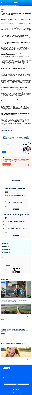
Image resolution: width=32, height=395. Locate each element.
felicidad (3, 319)
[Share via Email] (29, 23)
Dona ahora (15, 5)
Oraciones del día (6, 252)
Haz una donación (10, 392)
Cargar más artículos (16, 209)
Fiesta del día (5, 243)
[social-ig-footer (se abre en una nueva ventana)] (18, 389)
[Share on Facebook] (24, 23)
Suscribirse (16, 384)
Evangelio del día (6, 249)
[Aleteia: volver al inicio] (16, 2)
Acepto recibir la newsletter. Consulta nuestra (16, 263)
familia (5, 132)
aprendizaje (3, 282)
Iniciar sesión (16, 386)
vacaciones (3, 305)
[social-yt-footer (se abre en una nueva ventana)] (13, 389)
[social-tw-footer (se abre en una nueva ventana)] (16, 389)
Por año (22, 377)
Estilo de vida (2, 9)
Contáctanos (23, 392)
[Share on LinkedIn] (26, 23)
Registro (7, 5)
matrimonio (9, 132)
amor (2, 132)
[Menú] (7, 2)
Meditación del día (6, 246)
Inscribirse (3, 151)
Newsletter (13, 377)
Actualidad (4, 377)
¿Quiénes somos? (15, 392)
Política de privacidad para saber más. (21, 263)
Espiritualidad (5, 378)
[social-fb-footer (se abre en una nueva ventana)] (15, 389)
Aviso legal (19, 392)
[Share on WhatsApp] (30, 23)
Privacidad (27, 392)
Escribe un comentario (16, 180)
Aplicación (13, 378)
